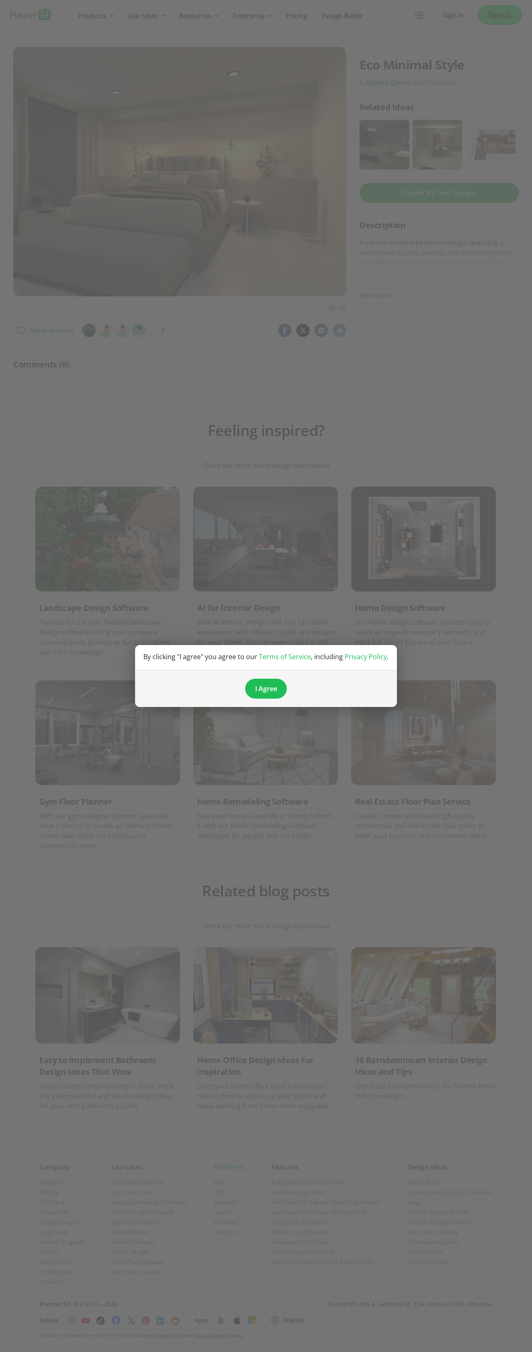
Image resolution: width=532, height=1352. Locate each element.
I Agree (266, 688)
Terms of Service (285, 656)
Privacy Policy (366, 656)
